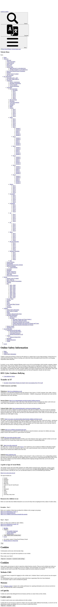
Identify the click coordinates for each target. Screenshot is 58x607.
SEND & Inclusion (11, 266)
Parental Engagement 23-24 (16, 334)
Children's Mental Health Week (14, 314)
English (11, 105)
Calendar (9, 282)
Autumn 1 (18, 128)
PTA (8, 284)
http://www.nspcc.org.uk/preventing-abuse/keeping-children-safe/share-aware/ (23, 419)
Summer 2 (18, 135)
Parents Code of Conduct (13, 278)
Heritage (9, 72)
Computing (12, 203)
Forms (8, 303)
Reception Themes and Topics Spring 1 (22, 319)
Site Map (6, 528)
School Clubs (10, 67)
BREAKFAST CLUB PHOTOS (18, 68)
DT (10, 222)
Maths (11, 106)
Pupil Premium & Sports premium (15, 264)
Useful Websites (13, 267)
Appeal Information (14, 86)
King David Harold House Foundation (16, 71)
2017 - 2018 (12, 296)
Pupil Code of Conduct (12, 311)
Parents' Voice (10, 299)
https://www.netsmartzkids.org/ (8, 513)
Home (5, 57)
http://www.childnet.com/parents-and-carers (15, 429)
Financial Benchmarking (12, 275)
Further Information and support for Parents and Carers (26, 323)
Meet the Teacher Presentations (14, 281)
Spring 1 (18, 131)
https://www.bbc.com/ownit (10, 445)
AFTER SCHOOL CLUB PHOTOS (19, 69)
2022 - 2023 (12, 289)
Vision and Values (11, 61)
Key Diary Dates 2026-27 (13, 79)
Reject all (3, 558)
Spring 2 (18, 132)
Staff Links (9, 274)
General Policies (10, 262)
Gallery (8, 335)
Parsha (8, 312)
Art (10, 213)
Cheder (8, 341)
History (11, 184)
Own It (21, 446)
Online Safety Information (13, 309)
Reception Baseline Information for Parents (23, 324)
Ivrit (11, 260)
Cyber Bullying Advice (9, 376)
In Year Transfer (13, 84)
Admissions (9, 80)
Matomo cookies (8, 586)
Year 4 (14, 95)
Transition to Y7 (10, 327)
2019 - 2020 (12, 293)
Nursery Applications (15, 82)
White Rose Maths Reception (20, 320)
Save (14, 605)
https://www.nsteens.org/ (6, 525)
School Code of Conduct (13, 73)
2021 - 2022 (12, 290)
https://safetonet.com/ (11, 454)
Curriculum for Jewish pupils (13, 330)
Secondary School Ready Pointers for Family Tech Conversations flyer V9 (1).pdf (23, 382)
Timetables (12, 103)
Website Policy (10, 533)
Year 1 (14, 91)
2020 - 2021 (12, 292)
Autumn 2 (18, 129)
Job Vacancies (10, 75)
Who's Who (9, 64)
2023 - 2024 (12, 288)
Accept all (9, 558)
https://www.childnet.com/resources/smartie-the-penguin (14, 514)
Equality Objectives (11, 271)
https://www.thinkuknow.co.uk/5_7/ (9, 511)
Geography (12, 194)
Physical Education (14, 241)
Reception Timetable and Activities (21, 322)
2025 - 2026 (12, 285)
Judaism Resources (11, 339)
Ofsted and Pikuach (11, 273)
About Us (6, 58)
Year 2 (14, 93)
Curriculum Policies (14, 102)
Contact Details (10, 63)
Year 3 (14, 94)
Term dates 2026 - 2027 (12, 78)
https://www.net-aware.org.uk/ (8, 473)
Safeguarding (10, 263)
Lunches (9, 300)
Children (6, 308)
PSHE (11, 117)
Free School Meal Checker (13, 304)
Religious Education (14, 251)
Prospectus (9, 65)
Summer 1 (18, 133)
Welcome (9, 60)
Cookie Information (11, 532)
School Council (10, 326)
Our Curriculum (13, 88)
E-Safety (9, 305)
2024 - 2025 (12, 286)
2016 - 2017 (12, 297)
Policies (6, 529)
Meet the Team (13, 99)
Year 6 (14, 98)
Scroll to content (4, 11)
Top (2, 543)
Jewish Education (8, 329)
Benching (9, 338)
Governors (9, 269)
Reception (15, 90)
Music (11, 232)
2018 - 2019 (12, 294)
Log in (5, 344)
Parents (5, 277)
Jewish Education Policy (15, 331)
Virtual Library (13, 316)
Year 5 (14, 97)
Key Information (8, 76)
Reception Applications (15, 83)
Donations (9, 307)
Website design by (11, 540)
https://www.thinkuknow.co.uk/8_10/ (9, 524)
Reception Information (12, 315)
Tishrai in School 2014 (15, 337)
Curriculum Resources (15, 333)
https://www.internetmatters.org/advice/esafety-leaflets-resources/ (24, 400)
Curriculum (9, 87)
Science (11, 108)
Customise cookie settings (18, 558)
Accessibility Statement (12, 531)
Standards (9, 270)
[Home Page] (11, 49)
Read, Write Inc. (10, 279)
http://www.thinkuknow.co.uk (15, 391)
